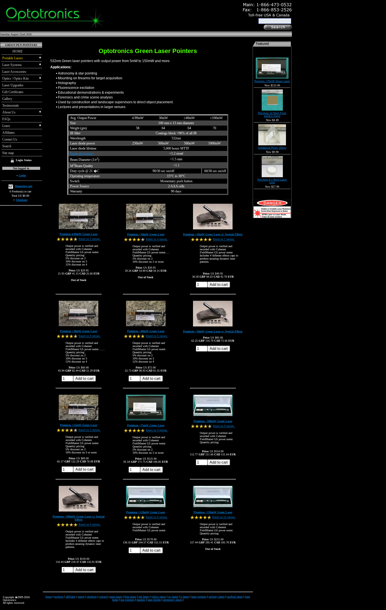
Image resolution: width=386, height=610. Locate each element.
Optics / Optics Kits (15, 78)
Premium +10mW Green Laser (145, 234)
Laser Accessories (14, 72)
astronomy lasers (172, 599)
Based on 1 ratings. (224, 239)
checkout (92, 596)
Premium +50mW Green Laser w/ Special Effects (212, 331)
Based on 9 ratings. (224, 426)
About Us (9, 112)
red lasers (143, 596)
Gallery (7, 99)
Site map (8, 153)
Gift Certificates (12, 92)
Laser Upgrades (12, 85)
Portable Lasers (12, 58)
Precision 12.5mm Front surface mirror (272, 114)
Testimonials (10, 105)
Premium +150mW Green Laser (213, 512)
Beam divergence (81, 153)
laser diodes (154, 599)
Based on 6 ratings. (157, 336)
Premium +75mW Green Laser (145, 425)
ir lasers (184, 596)
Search (6, 146)
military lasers (217, 596)
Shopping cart (23, 186)
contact (103, 596)
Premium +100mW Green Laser (213, 421)
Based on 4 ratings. (157, 239)
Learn (6, 126)
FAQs (6, 119)
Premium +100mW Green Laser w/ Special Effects (79, 518)
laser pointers (198, 596)
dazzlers (140, 599)
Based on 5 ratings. (90, 430)
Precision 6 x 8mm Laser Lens (272, 181)
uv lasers (173, 596)
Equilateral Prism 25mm (272, 147)
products (59, 596)
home (48, 596)
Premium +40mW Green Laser (145, 331)
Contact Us (9, 139)
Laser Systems (12, 65)
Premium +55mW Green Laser (78, 425)
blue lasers (130, 596)
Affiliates (8, 133)
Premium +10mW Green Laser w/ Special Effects (212, 234)
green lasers (115, 596)
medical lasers (235, 596)
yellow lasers (158, 596)
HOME (12, 51)
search (81, 596)
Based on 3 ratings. (90, 239)
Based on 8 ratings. (90, 336)
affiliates (70, 596)
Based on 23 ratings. (224, 517)
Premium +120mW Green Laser (145, 512)
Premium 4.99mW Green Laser (78, 234)
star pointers (127, 599)
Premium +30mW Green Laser (78, 331)
